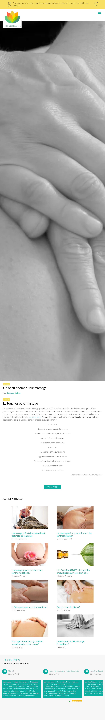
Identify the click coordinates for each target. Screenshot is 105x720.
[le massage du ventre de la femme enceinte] (29, 626)
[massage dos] (75, 518)
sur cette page (35, 417)
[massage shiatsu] (75, 626)
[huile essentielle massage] (75, 555)
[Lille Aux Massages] (12, 19)
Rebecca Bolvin (13, 393)
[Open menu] (99, 12)
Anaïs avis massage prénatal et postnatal (64, 671)
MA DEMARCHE (52, 487)
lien (52, 3)
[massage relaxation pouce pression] (75, 592)
